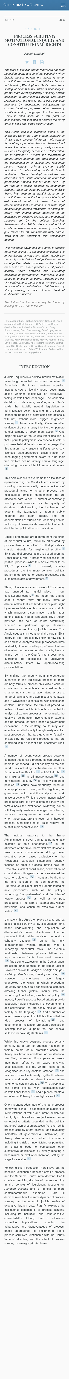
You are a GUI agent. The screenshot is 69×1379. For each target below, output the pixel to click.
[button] (63, 5)
